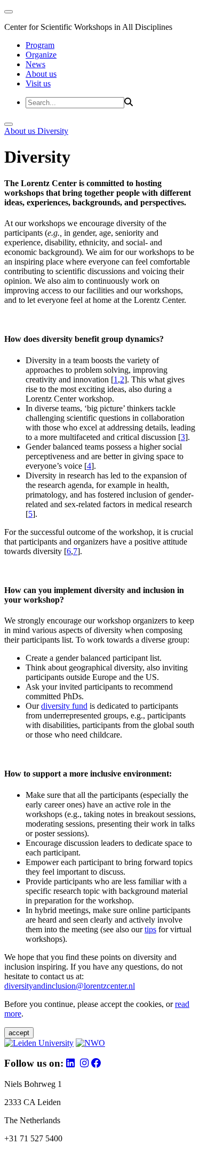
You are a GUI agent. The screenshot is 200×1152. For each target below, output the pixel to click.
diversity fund (64, 705)
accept (19, 1033)
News (35, 64)
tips (150, 929)
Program (40, 45)
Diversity (52, 130)
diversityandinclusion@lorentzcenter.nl (69, 985)
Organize (41, 54)
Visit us (38, 83)
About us (41, 73)
